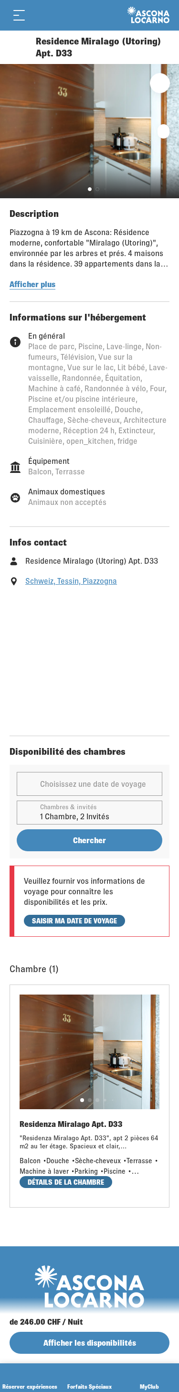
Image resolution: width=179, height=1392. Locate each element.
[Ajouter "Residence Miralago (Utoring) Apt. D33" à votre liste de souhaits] (159, 83)
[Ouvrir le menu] (19, 15)
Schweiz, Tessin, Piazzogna (71, 580)
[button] (90, 189)
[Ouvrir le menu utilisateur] (58, 15)
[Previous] (18, 47)
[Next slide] (169, 131)
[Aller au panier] (38, 15)
